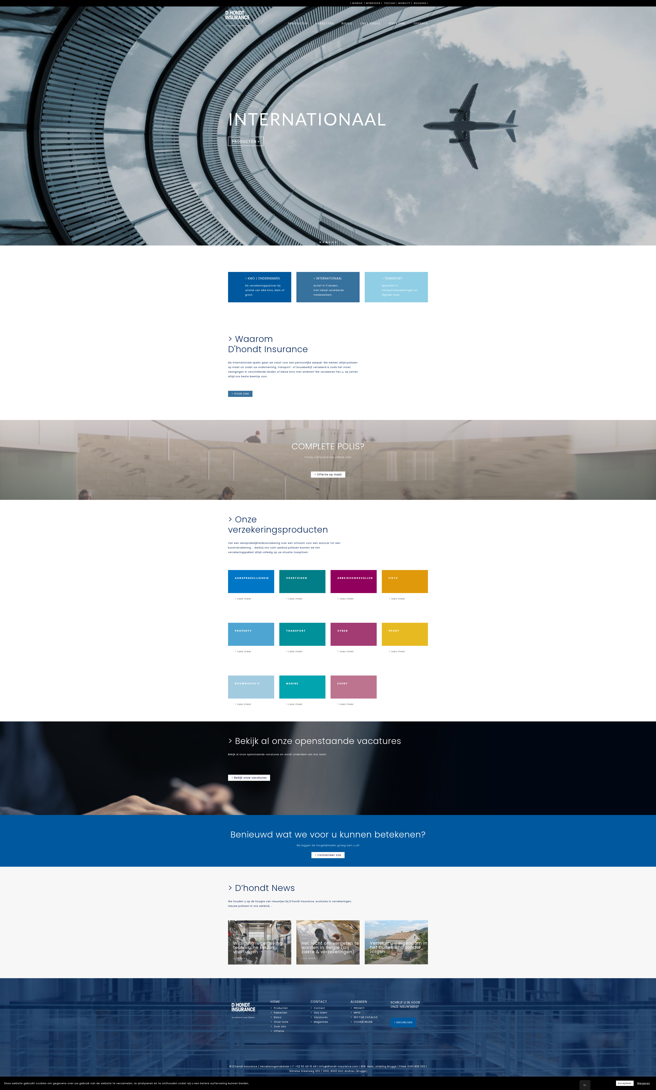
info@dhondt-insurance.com (338, 1066)
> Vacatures (319, 1017)
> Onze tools (279, 1022)
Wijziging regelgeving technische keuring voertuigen (258, 947)
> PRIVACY (358, 1008)
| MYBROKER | (373, 3)
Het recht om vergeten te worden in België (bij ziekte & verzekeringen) (330, 947)
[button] (320, 242)
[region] (328, 125)
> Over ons (278, 1026)
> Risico (276, 1017)
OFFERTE (421, 23)
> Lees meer (243, 598)
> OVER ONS (240, 394)
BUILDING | (421, 3)
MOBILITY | (405, 3)
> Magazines (319, 1022)
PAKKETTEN (324, 23)
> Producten (279, 1008)
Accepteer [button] (625, 1083)
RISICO (346, 23)
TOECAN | (390, 3)
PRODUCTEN (298, 23)
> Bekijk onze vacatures (249, 778)
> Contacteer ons (328, 855)
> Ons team (319, 1012)
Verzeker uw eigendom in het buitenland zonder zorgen (398, 947)
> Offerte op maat (328, 474)
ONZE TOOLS (370, 23)
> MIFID (356, 1012)
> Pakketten (279, 1012)
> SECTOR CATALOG (364, 1017)
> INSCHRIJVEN (403, 1022)
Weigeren (643, 1083)
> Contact (318, 1008)
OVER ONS (397, 23)
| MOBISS (357, 3)
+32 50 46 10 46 (306, 1066)
